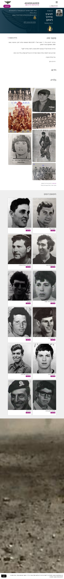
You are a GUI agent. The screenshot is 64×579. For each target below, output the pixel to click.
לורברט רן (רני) (51, 374)
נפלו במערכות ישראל (45, 185)
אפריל (52, 185)
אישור (3, 576)
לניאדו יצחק (52, 229)
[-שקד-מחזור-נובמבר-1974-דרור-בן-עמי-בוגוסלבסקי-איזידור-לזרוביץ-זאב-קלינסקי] (20, 94)
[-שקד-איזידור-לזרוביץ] (44, 171)
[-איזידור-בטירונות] (44, 146)
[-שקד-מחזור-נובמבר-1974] (20, 117)
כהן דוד (29, 301)
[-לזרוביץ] (44, 100)
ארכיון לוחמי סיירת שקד (32, 5)
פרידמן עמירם (52, 338)
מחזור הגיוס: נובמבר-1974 (30, 22)
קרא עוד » (53, 230)
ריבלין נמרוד (28, 229)
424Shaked (32, 3)
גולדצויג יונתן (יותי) (50, 411)
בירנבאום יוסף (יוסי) (26, 374)
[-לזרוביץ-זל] (20, 149)
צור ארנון (28, 411)
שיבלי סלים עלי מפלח (50, 301)
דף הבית (54, 183)
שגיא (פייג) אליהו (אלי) (25, 265)
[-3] (44, 121)
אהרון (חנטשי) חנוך (50, 265)
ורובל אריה (28, 338)
